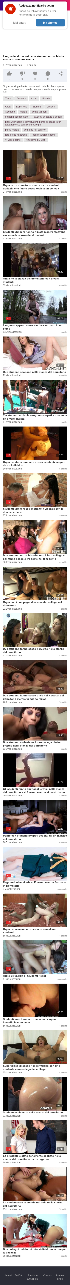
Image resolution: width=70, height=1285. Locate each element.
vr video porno (13, 139)
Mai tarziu (19, 22)
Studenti (36, 106)
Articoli (8, 1275)
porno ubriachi (39, 111)
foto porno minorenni (16, 134)
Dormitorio (21, 106)
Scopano (10, 111)
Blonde (46, 98)
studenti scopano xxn (16, 116)
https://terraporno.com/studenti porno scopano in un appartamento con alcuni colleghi (33, 123)
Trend (8, 98)
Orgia (8, 106)
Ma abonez (50, 22)
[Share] (61, 73)
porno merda (12, 129)
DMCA (18, 1275)
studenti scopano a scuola (48, 116)
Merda (23, 111)
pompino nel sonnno (35, 129)
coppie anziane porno (43, 134)
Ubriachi (51, 106)
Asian (34, 98)
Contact (47, 1275)
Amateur (21, 98)
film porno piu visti (36, 139)
